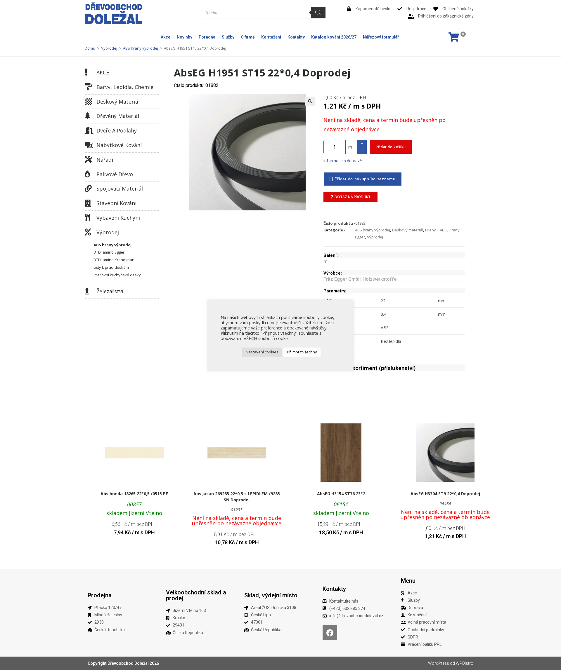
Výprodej (109, 48)
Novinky (184, 37)
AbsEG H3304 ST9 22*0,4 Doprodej (445, 493)
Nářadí (104, 159)
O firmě (248, 37)
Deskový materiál (118, 101)
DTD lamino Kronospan (114, 259)
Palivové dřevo (114, 174)
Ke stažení (271, 37)
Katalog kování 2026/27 (333, 37)
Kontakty (296, 37)
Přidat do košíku (391, 146)
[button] (310, 101)
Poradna (207, 37)
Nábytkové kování (119, 145)
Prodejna (100, 595)
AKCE (102, 72)
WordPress (438, 663)
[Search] (318, 12)
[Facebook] (330, 632)
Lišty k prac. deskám (111, 267)
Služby (228, 37)
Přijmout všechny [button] (302, 352)
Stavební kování (116, 203)
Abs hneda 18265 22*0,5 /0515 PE (134, 493)
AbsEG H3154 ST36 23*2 (341, 493)
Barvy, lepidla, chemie (124, 86)
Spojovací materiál (119, 188)
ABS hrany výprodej (140, 48)
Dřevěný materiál (117, 115)
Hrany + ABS (436, 230)
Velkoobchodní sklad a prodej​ (196, 595)
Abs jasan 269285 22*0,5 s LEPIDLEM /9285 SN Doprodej (236, 496)
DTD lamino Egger (109, 252)
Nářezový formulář (381, 37)
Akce (165, 37)
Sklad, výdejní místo (270, 595)
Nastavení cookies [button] (262, 352)
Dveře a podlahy (116, 130)
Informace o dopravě (342, 160)
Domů (90, 48)
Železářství (109, 291)
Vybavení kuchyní (118, 217)
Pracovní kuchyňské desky (117, 275)
